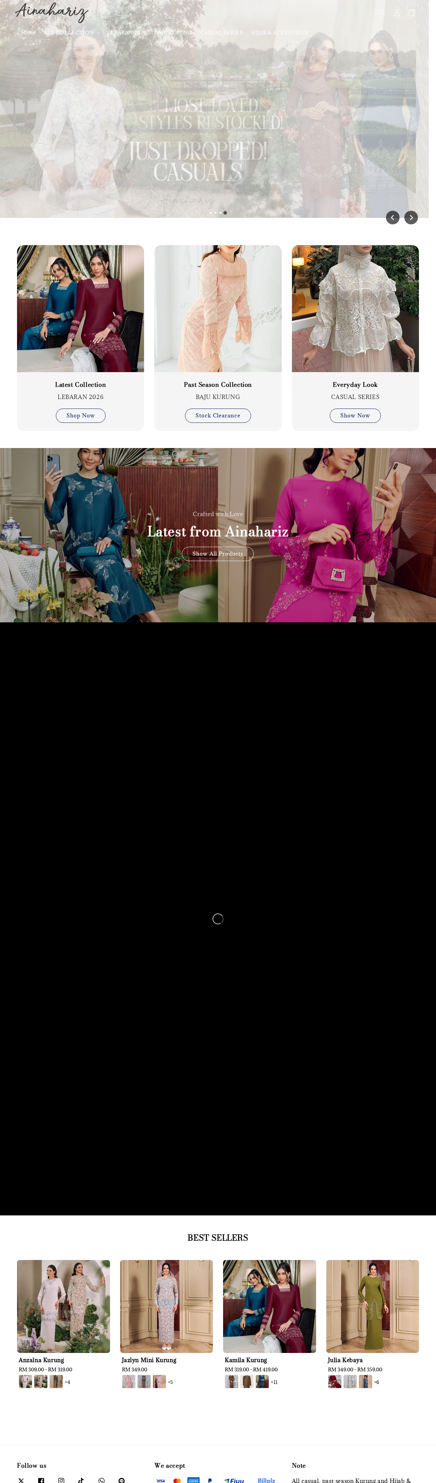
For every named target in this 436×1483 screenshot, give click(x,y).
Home (28, 32)
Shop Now (80, 415)
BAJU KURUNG (173, 32)
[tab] (210, 212)
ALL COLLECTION (68, 33)
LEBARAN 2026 (126, 32)
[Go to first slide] (411, 217)
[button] (381, 12)
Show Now (355, 415)
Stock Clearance (218, 415)
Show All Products (217, 553)
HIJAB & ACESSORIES (279, 32)
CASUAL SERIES (222, 32)
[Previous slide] (393, 217)
